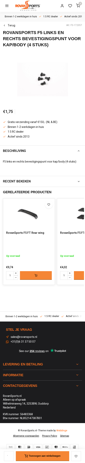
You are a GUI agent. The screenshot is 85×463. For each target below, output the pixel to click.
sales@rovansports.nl (24, 337)
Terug (11, 26)
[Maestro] (56, 447)
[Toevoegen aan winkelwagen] (36, 275)
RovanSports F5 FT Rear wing (25, 233)
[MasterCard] (20, 447)
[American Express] (74, 447)
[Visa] (38, 447)
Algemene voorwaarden (26, 436)
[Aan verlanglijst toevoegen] (49, 204)
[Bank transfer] (11, 447)
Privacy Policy (49, 436)
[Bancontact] (47, 447)
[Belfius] (65, 447)
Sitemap (64, 436)
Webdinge (61, 430)
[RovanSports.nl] (28, 6)
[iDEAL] (29, 447)
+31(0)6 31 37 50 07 (23, 342)
